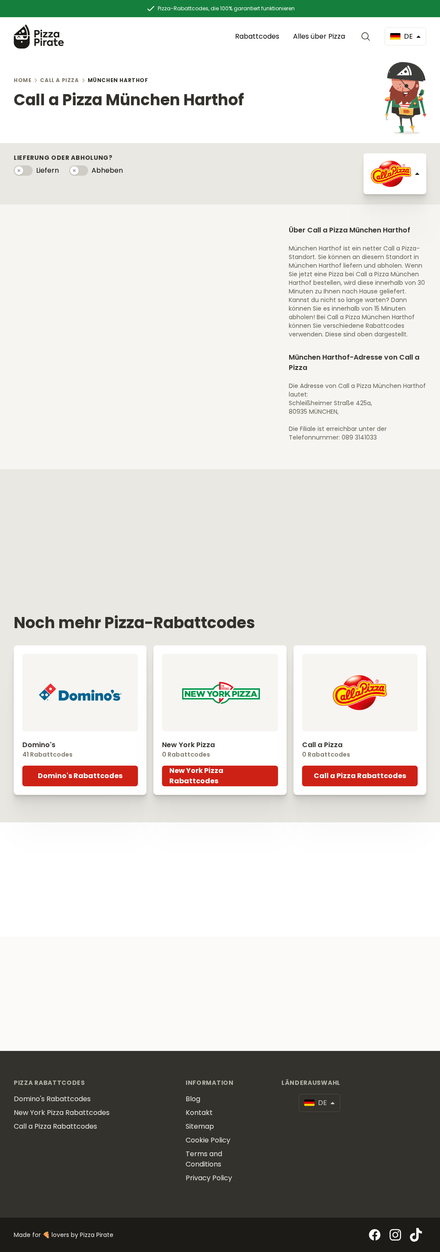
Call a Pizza (59, 80)
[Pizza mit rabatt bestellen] (39, 36)
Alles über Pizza (319, 36)
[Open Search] (367, 36)
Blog (193, 1099)
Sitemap (200, 1126)
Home (22, 80)
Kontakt (199, 1113)
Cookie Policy (208, 1140)
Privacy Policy (209, 1178)
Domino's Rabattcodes (80, 776)
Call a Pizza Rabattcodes (360, 776)
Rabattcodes (257, 36)
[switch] (23, 170)
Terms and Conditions (204, 1159)
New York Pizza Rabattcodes (196, 776)
